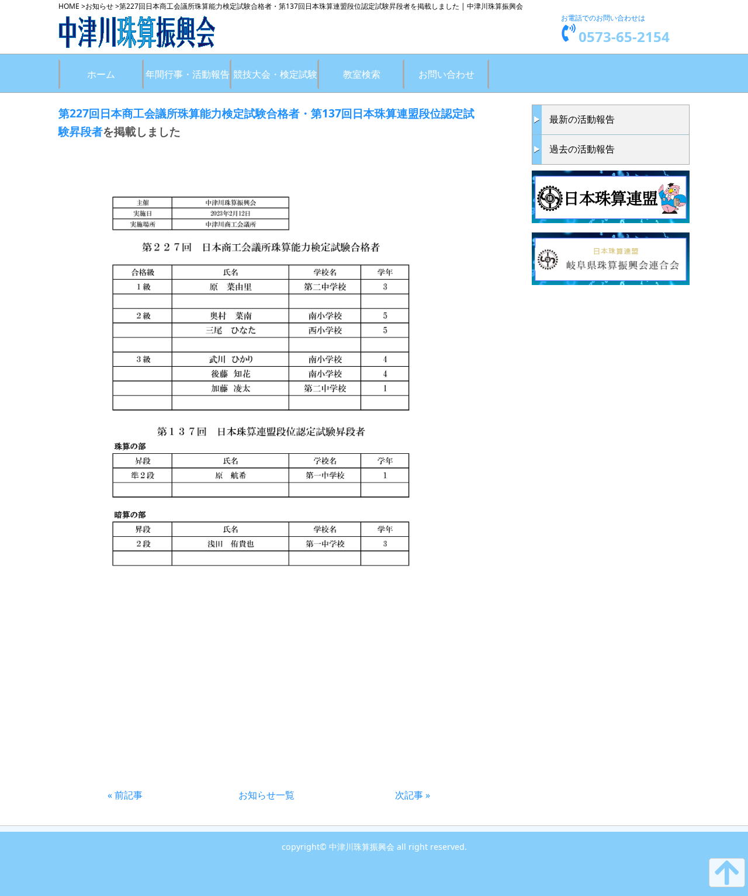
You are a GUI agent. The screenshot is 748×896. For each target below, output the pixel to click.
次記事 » (412, 795)
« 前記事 (125, 795)
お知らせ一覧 (266, 795)
